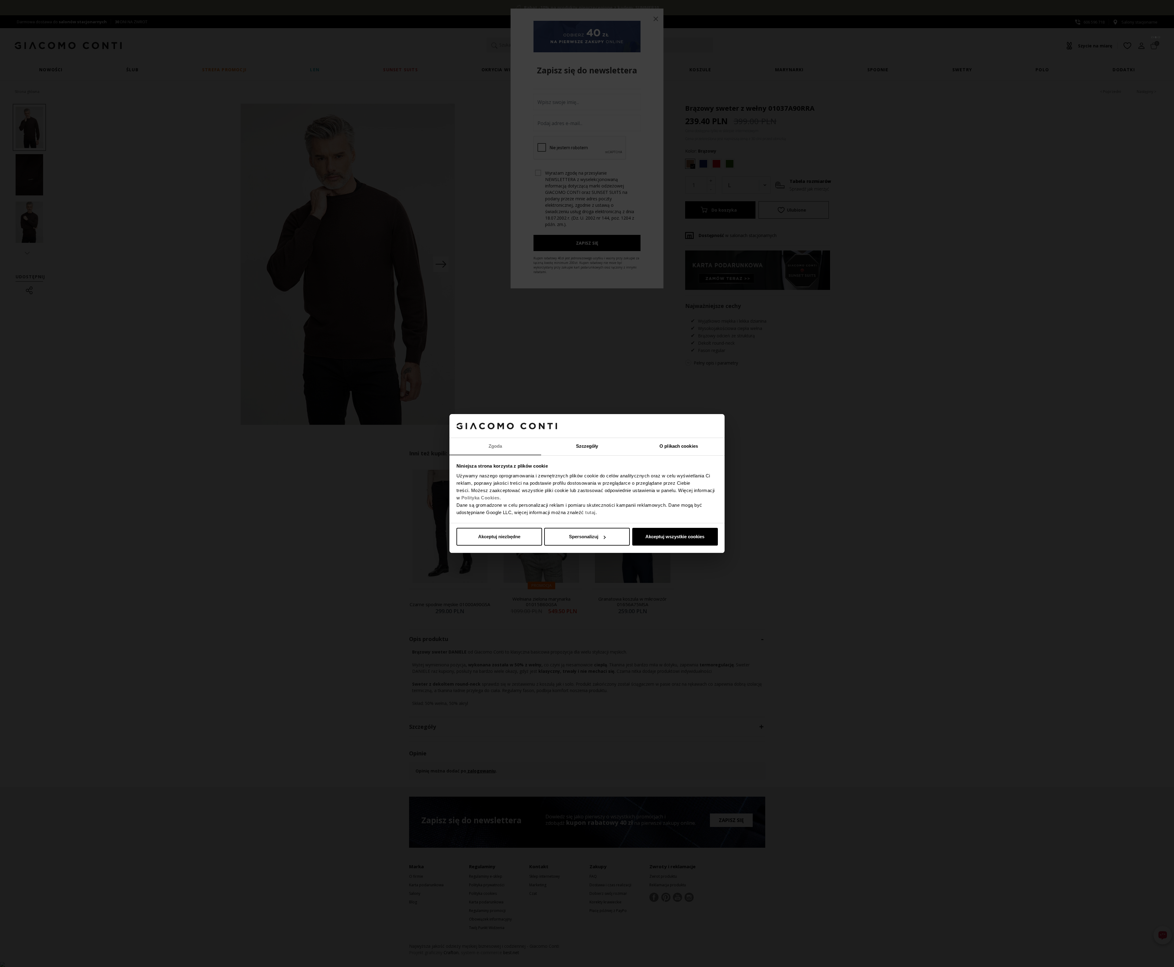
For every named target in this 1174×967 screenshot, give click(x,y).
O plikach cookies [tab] (678, 446)
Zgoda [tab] (495, 446)
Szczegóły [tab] (587, 446)
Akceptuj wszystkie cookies (674, 536)
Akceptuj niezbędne (499, 536)
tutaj (590, 512)
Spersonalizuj (583, 536)
